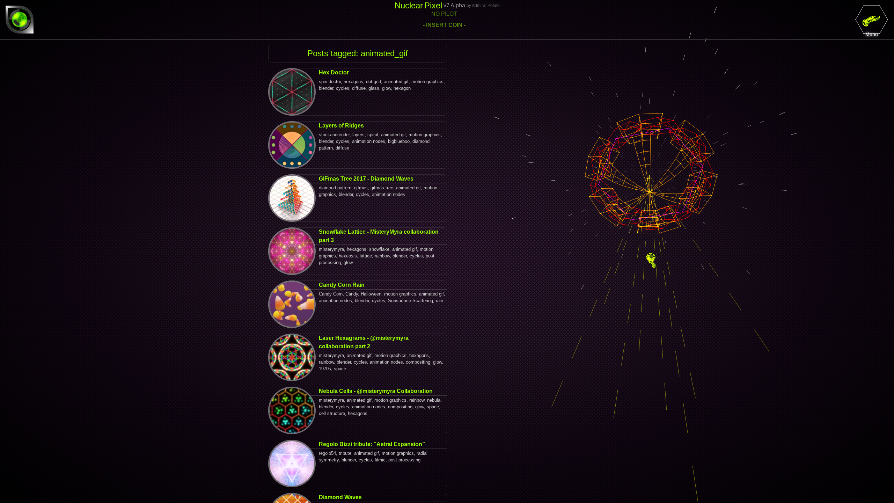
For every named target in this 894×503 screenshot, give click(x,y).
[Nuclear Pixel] (19, 19)
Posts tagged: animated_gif (357, 53)
